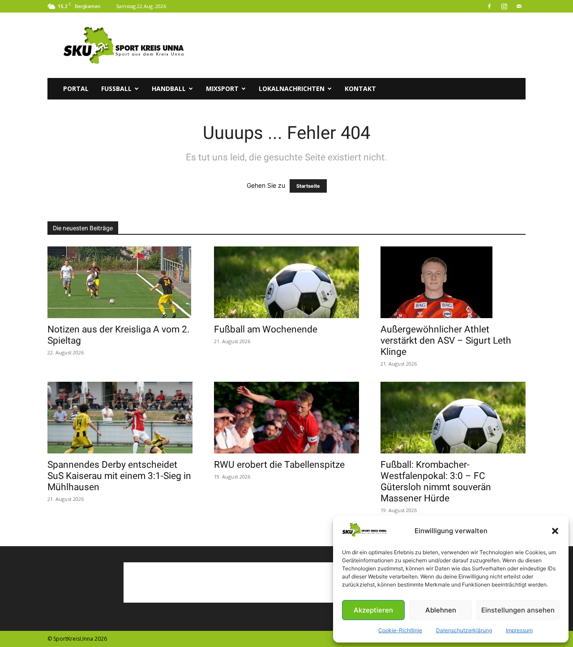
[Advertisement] (363, 45)
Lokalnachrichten (292, 88)
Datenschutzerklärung (464, 630)
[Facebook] (489, 6)
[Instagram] (504, 6)
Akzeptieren (373, 610)
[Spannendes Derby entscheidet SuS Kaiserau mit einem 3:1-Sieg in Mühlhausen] (119, 417)
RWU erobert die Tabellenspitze (279, 464)
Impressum (519, 630)
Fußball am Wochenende (265, 329)
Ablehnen (440, 610)
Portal (76, 88)
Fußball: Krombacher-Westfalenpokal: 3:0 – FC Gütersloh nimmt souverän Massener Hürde (436, 481)
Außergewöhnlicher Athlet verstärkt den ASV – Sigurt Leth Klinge (446, 340)
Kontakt (360, 88)
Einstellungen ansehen (518, 610)
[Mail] (519, 6)
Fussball (116, 88)
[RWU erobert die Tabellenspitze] (286, 417)
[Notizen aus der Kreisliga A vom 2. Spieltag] (119, 282)
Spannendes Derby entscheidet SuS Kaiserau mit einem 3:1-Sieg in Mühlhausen (119, 475)
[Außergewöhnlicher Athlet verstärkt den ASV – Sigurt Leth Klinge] (453, 282)
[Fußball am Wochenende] (286, 282)
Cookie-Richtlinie (400, 630)
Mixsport (222, 88)
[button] (555, 530)
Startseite (308, 186)
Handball (169, 88)
